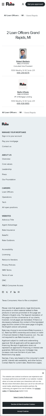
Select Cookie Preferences (23, 397)
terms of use (14, 391)
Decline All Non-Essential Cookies (23, 404)
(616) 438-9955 (23, 103)
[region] (23, 393)
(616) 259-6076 (23, 73)
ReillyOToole (23, 92)
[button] (3, 4)
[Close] (43, 373)
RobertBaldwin (23, 61)
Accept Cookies (23, 411)
